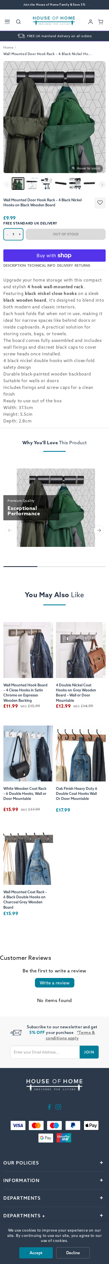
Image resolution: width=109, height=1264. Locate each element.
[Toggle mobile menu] (7, 22)
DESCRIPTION (14, 265)
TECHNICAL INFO (41, 265)
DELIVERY (65, 265)
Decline (73, 1252)
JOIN (89, 1052)
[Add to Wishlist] (100, 203)
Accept (36, 1252)
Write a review (55, 983)
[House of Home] (54, 21)
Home (8, 47)
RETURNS (82, 265)
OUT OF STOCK (66, 234)
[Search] (18, 22)
